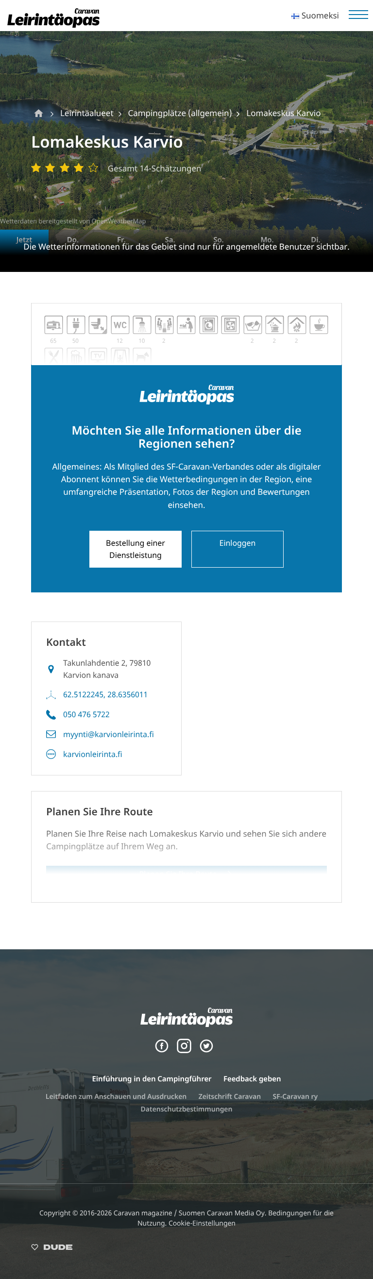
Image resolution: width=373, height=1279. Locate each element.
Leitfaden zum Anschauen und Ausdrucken (116, 1096)
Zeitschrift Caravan (230, 1096)
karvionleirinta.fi (92, 754)
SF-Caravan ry (295, 1096)
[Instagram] (184, 1050)
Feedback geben (252, 1079)
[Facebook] (162, 1050)
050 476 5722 (86, 714)
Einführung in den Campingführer (152, 1079)
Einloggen (238, 543)
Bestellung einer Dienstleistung (135, 549)
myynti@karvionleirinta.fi (108, 734)
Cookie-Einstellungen (202, 1223)
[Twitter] (206, 1050)
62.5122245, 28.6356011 (105, 694)
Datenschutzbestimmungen (187, 1109)
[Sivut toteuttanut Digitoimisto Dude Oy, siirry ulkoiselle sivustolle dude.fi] (51, 1249)
